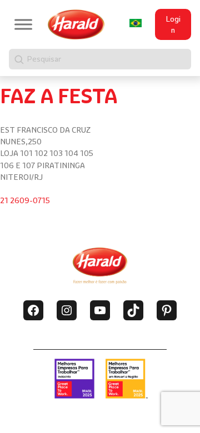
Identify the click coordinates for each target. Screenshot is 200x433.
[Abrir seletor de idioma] (135, 23)
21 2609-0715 (25, 200)
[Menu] (23, 24)
